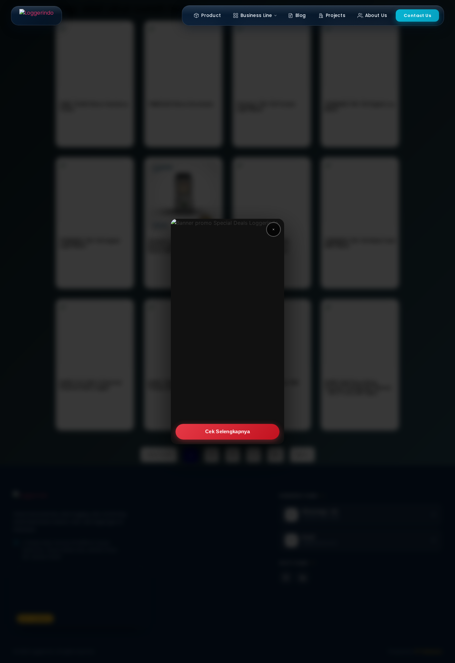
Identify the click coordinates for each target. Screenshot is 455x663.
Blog (300, 15)
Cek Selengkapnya (227, 431)
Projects (335, 15)
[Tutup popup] (273, 229)
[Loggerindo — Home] (36, 15)
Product (211, 15)
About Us (376, 15)
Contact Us (417, 15)
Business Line (256, 15)
